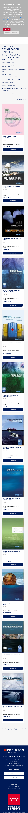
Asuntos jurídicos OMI (8, 62)
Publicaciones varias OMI (8, 82)
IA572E (5, 710)
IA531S (5, 294)
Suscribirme (14, 777)
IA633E (5, 451)
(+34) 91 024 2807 (14, 761)
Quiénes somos (14, 784)
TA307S (5, 140)
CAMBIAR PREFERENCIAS (11, 32)
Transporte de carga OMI (8, 93)
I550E (4, 502)
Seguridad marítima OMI (8, 85)
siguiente (23, 728)
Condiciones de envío (14, 788)
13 (13, 729)
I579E (4, 555)
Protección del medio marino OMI (11, 80)
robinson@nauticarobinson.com (14, 765)
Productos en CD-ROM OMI (9, 77)
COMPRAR (13, 149)
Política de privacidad (14, 786)
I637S (4, 346)
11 (8, 729)
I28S (4, 242)
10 (18, 728)
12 (11, 729)
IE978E (5, 190)
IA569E (5, 606)
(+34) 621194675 (14, 763)
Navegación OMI (6, 74)
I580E (4, 658)
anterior (4, 728)
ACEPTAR (7, 29)
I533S (4, 399)
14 (16, 729)
